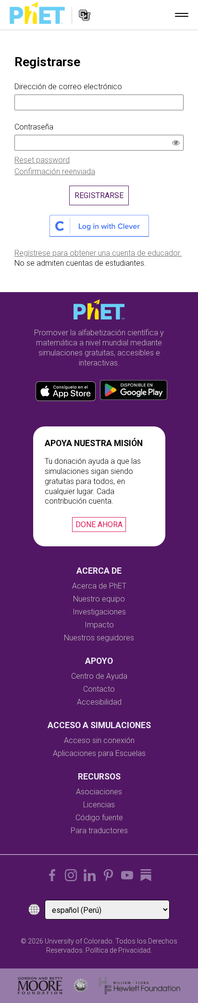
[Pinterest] (108, 875)
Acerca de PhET (99, 585)
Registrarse (99, 195)
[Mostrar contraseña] (178, 144)
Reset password (42, 160)
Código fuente (99, 817)
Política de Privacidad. (119, 950)
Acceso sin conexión (99, 740)
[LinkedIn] (89, 875)
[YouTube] (127, 875)
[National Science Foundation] (80, 985)
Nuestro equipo (99, 598)
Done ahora (99, 524)
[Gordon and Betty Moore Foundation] (40, 985)
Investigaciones (99, 611)
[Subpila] (145, 875)
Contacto (99, 689)
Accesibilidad (99, 702)
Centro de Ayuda (99, 676)
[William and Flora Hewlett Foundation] (139, 985)
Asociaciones (99, 791)
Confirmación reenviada (54, 171)
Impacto (99, 624)
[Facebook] (52, 875)
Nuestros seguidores (99, 637)
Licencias (99, 804)
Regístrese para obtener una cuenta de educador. (98, 253)
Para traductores (99, 830)
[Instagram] (70, 875)
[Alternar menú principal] (181, 15)
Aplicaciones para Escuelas (99, 753)
